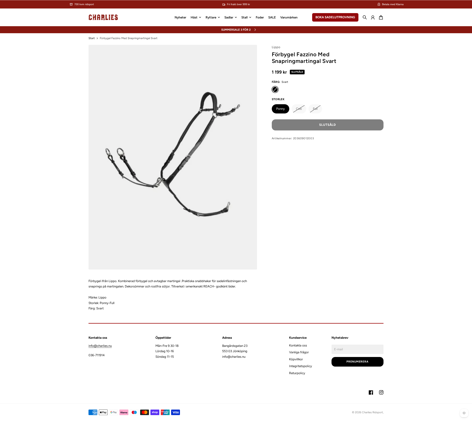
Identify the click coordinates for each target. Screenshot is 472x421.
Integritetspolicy (300, 366)
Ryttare (211, 17)
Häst (194, 17)
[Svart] (275, 89)
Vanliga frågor (299, 352)
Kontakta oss (298, 345)
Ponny (280, 109)
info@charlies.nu (100, 346)
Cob (299, 109)
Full (315, 109)
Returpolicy (297, 373)
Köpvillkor (296, 359)
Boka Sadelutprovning (335, 17)
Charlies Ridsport (372, 412)
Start (91, 38)
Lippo (276, 47)
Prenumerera (357, 361)
